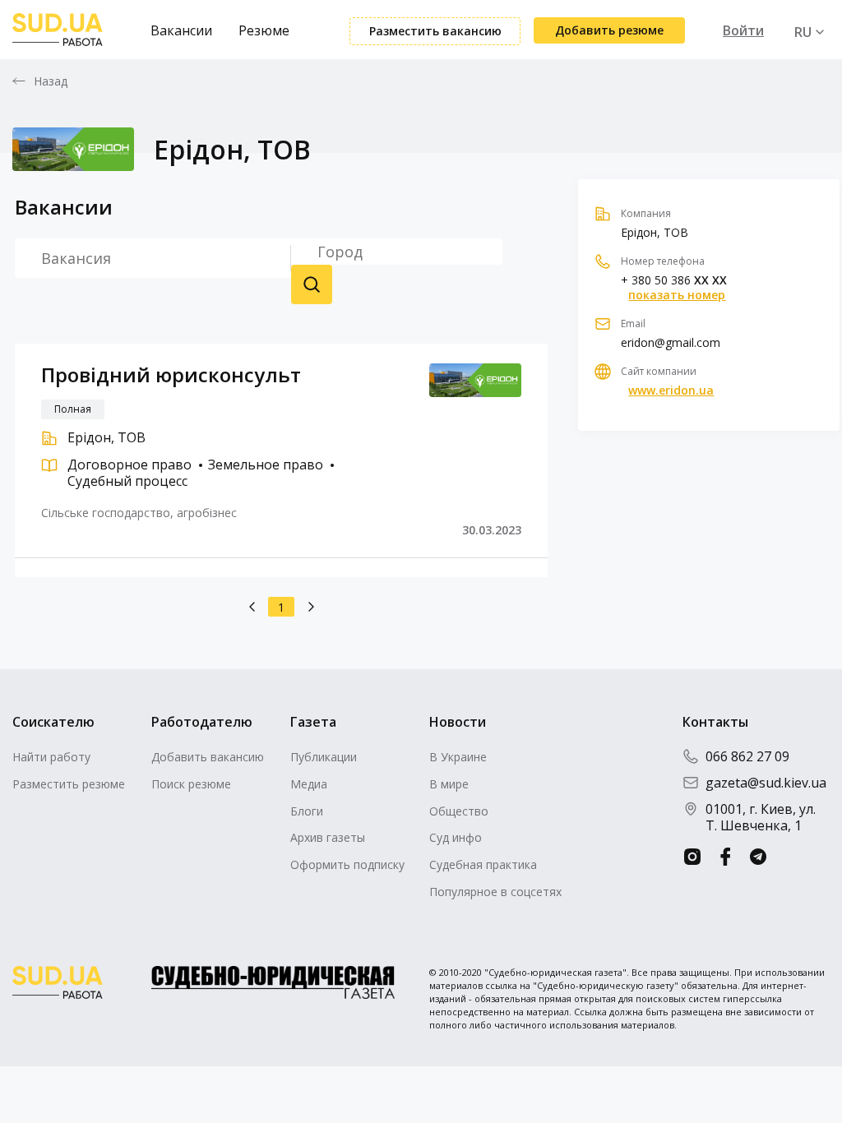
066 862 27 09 (747, 756)
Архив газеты (327, 837)
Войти (743, 30)
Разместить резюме (68, 784)
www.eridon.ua (671, 390)
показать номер (676, 295)
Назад (51, 81)
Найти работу (51, 757)
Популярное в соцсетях (495, 891)
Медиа (308, 784)
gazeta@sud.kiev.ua (766, 782)
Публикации (323, 757)
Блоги (306, 811)
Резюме (263, 30)
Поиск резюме (311, 284)
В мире (449, 784)
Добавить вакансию (207, 757)
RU (803, 32)
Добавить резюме (609, 30)
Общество (458, 811)
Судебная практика (483, 864)
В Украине (458, 757)
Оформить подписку (347, 864)
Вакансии (181, 30)
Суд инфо (455, 837)
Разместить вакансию (435, 31)
